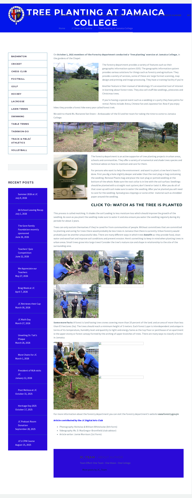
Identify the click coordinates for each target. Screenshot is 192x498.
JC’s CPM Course (26, 440)
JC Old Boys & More (168, 15)
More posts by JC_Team (94, 469)
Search (44, 167)
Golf (14, 86)
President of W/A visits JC (29, 372)
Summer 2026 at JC (28, 194)
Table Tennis (20, 124)
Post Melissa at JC (27, 389)
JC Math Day (24, 319)
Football (18, 79)
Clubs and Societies (111, 15)
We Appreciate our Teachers (27, 270)
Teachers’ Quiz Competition (25, 250)
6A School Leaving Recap (30, 209)
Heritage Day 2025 (27, 405)
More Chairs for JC (27, 354)
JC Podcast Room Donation (27, 423)
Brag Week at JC (26, 287)
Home (27, 15)
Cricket (16, 64)
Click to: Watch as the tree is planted (137, 205)
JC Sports (85, 15)
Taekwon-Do (20, 131)
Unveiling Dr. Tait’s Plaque (27, 337)
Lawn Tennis (19, 109)
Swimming (17, 116)
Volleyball (19, 150)
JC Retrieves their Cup (29, 303)
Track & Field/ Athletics (21, 141)
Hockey (16, 94)
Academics (66, 15)
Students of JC (140, 15)
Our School (45, 15)
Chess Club (19, 71)
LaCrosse (18, 101)
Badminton (19, 56)
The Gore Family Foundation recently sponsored (28, 229)
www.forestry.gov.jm (168, 413)
